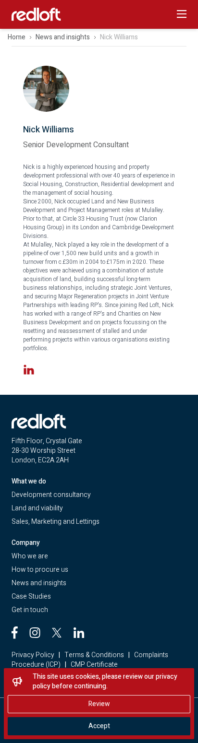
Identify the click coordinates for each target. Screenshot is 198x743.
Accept (99, 726)
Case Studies (31, 596)
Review (99, 704)
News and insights (63, 37)
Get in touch (30, 610)
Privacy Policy (33, 655)
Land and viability (37, 508)
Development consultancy (51, 495)
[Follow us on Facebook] (15, 632)
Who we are (30, 556)
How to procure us (40, 570)
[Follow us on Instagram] (34, 632)
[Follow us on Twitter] (57, 632)
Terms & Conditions (94, 655)
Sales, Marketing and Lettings (55, 522)
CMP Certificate (94, 665)
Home (16, 37)
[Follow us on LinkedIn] (79, 632)
